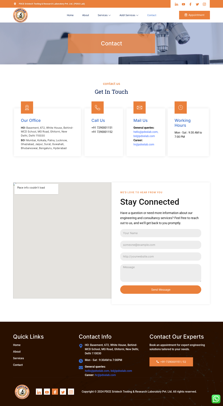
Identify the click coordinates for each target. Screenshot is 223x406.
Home (70, 15)
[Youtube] (47, 392)
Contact (151, 15)
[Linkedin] (39, 392)
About (85, 15)
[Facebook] (55, 392)
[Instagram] (71, 392)
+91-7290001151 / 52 (173, 361)
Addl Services (127, 15)
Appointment (196, 15)
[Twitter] (63, 392)
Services (102, 15)
